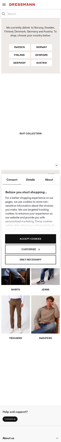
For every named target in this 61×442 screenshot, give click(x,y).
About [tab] (49, 179)
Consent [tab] (12, 179)
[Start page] (22, 4)
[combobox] (33, 14)
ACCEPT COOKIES (30, 239)
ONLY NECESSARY (30, 259)
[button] (10, 419)
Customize (28, 249)
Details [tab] (30, 179)
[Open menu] (4, 4)
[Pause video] (56, 165)
